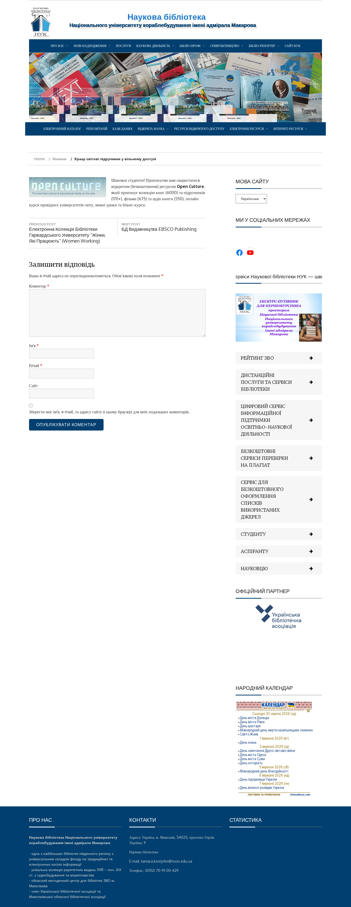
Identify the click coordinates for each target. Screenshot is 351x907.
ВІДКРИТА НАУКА (151, 129)
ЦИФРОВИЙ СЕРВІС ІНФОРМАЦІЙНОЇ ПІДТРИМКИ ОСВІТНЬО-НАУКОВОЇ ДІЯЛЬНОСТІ (266, 420)
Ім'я (34, 345)
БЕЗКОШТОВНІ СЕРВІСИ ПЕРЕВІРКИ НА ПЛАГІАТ (264, 458)
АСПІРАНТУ (254, 551)
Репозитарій (96, 129)
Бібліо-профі (190, 46)
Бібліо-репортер (262, 46)
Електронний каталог (62, 129)
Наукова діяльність (153, 46)
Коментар (39, 286)
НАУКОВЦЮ (254, 568)
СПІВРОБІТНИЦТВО (224, 46)
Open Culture (190, 186)
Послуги (123, 46)
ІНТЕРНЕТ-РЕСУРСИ (288, 129)
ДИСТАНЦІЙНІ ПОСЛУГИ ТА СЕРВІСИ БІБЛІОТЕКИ (266, 382)
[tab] (279, 358)
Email (35, 365)
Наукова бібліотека (166, 16)
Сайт (33, 385)
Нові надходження (90, 46)
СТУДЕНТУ (253, 534)
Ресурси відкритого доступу (199, 129)
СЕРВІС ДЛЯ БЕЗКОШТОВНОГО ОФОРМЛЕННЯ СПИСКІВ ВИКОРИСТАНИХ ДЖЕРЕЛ (262, 499)
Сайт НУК (292, 46)
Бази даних (123, 129)
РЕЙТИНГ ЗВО (257, 358)
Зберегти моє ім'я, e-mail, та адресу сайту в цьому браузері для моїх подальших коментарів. (109, 411)
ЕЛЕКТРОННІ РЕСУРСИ (247, 129)
